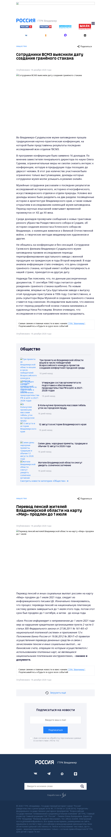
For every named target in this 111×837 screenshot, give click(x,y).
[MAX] (65, 35)
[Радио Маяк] (85, 28)
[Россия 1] (26, 27)
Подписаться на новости (55, 710)
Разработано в (54, 795)
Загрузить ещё (58, 692)
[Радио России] (65, 27)
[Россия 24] (46, 27)
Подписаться (55, 729)
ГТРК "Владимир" (76, 323)
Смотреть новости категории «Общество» (43, 480)
